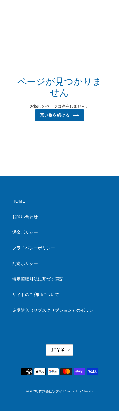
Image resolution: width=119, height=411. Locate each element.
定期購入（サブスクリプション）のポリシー (55, 310)
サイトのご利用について (35, 294)
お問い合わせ (25, 216)
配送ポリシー (25, 263)
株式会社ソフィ (50, 391)
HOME (18, 201)
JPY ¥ (57, 350)
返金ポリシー (25, 232)
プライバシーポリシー (33, 247)
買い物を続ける (55, 115)
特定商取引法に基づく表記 (37, 279)
